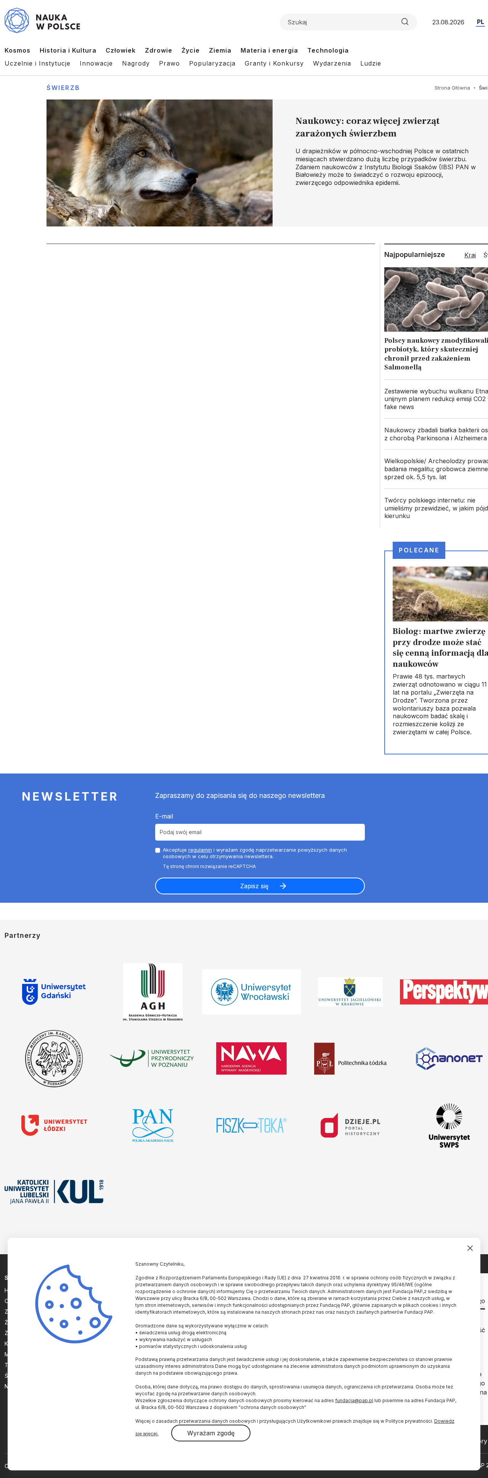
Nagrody (136, 63)
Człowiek (121, 50)
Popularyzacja (212, 63)
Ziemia (220, 50)
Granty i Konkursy (274, 63)
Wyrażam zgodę (210, 1433)
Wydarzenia (332, 63)
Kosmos (17, 50)
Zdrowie (158, 50)
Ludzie (370, 63)
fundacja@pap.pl (354, 1400)
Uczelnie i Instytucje (38, 63)
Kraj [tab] (470, 255)
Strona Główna (452, 88)
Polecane (419, 550)
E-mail (164, 816)
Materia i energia (269, 50)
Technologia (328, 50)
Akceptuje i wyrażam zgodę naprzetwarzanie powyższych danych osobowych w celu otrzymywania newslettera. (255, 853)
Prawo (169, 63)
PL (480, 22)
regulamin (200, 850)
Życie (190, 50)
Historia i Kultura (68, 50)
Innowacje (96, 63)
